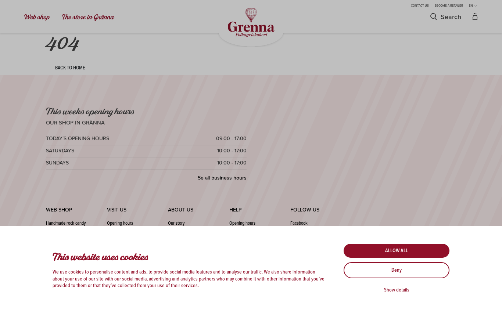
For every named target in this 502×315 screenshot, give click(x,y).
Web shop (37, 17)
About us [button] (180, 210)
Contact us (420, 5)
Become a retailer (449, 5)
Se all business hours (222, 178)
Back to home (70, 68)
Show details (396, 290)
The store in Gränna (88, 17)
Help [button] (235, 210)
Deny (396, 270)
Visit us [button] (116, 210)
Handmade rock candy (66, 223)
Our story (176, 223)
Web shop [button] (59, 210)
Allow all (396, 250)
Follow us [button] (304, 210)
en (471, 5)
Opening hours (120, 223)
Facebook (299, 223)
